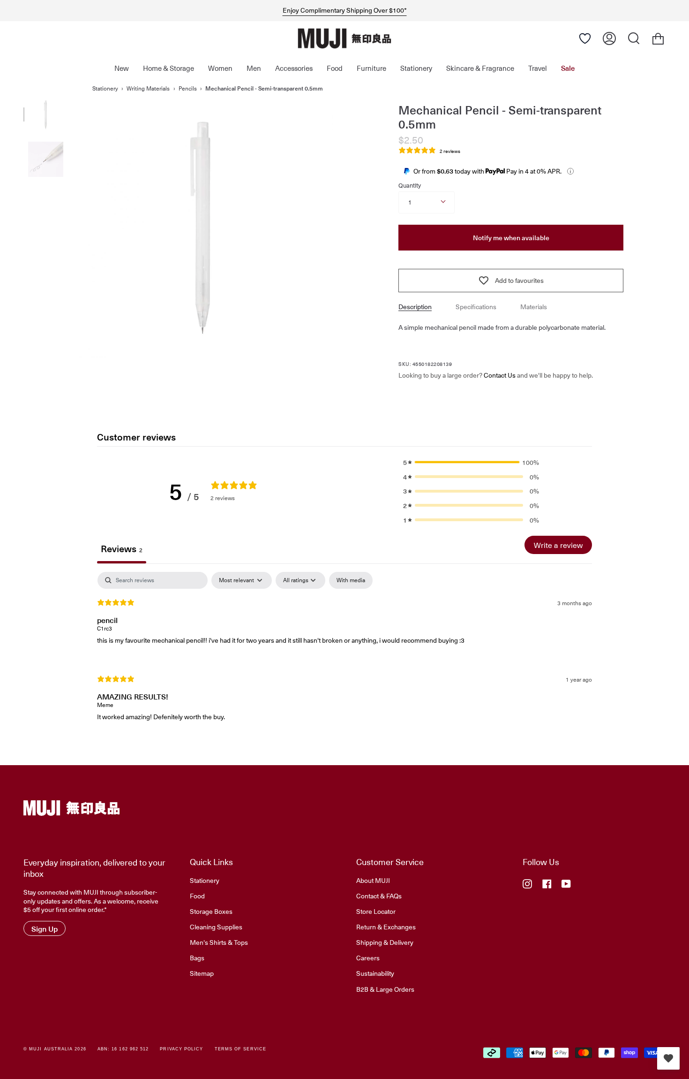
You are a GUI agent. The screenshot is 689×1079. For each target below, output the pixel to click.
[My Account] (609, 38)
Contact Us (500, 375)
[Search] (634, 38)
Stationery (105, 88)
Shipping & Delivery (384, 942)
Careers (368, 957)
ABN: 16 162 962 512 (123, 1049)
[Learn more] (570, 171)
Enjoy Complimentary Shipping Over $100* (345, 10)
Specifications (476, 306)
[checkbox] (351, 580)
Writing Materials (148, 88)
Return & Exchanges (386, 926)
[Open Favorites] (585, 38)
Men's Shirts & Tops (219, 942)
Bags (197, 957)
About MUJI (373, 880)
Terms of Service (240, 1049)
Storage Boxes (211, 911)
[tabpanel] (344, 654)
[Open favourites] (668, 1058)
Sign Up (44, 928)
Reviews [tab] (121, 548)
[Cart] (658, 38)
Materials (533, 306)
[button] (471, 462)
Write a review (558, 544)
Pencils (188, 88)
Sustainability (375, 973)
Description (415, 306)
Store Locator (376, 911)
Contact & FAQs (379, 895)
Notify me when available (511, 238)
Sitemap (202, 973)
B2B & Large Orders (385, 989)
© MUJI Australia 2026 (54, 1049)
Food (197, 895)
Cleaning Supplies (216, 926)
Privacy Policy (181, 1049)
